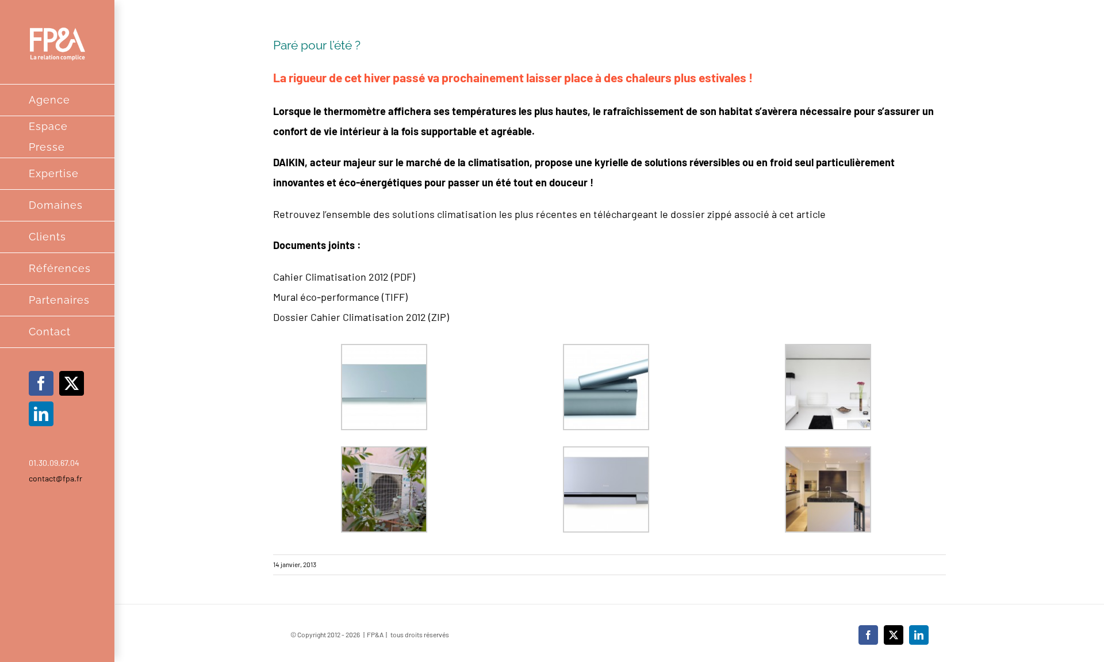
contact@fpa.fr (55, 478)
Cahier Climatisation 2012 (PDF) (344, 276)
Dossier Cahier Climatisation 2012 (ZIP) (361, 317)
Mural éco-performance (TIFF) (340, 296)
